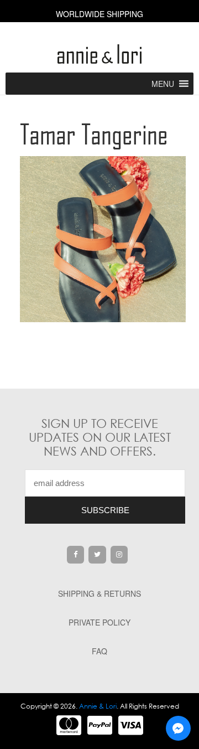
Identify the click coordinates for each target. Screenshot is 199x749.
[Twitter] (97, 555)
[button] (162, 84)
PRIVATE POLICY (99, 622)
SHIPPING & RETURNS (99, 593)
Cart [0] (99, 33)
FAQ (99, 651)
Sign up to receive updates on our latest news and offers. (100, 437)
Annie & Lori (98, 706)
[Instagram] (119, 555)
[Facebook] (76, 555)
